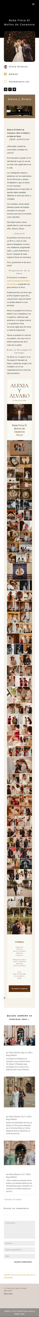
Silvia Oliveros (14, 1052)
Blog (8, 1055)
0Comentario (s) (19, 82)
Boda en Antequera (15, 1050)
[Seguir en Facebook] (10, 89)
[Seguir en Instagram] (5, 89)
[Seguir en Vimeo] (14, 89)
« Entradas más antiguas (13, 1199)
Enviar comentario (23, 1262)
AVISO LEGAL (8, 1294)
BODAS (13, 74)
